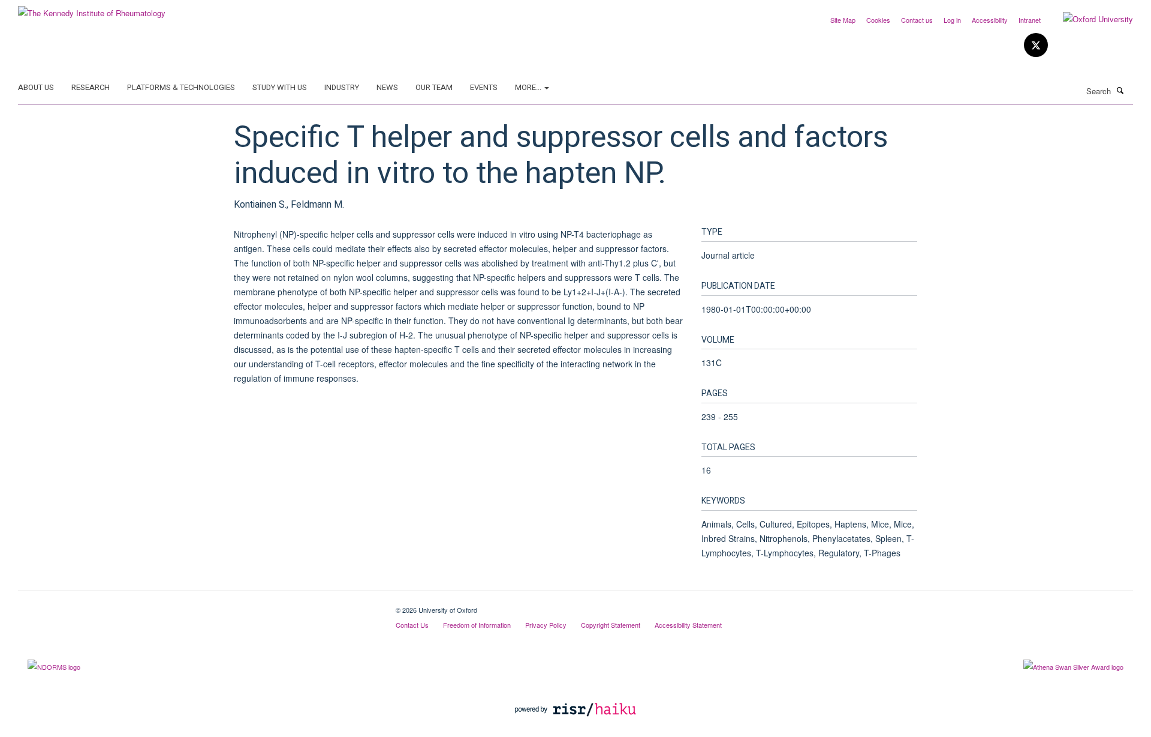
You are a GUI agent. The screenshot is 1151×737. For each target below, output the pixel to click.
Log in (952, 20)
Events (484, 87)
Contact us (917, 20)
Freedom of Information (477, 625)
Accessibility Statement (688, 625)
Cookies (878, 20)
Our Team (434, 87)
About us (36, 87)
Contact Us (412, 625)
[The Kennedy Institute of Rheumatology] (91, 8)
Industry (341, 87)
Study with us (279, 87)
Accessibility (990, 20)
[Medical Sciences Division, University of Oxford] (198, 606)
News (387, 87)
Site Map (842, 20)
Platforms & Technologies (181, 87)
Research (90, 87)
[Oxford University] (1089, 19)
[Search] (1120, 90)
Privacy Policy (546, 625)
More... (529, 87)
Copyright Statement (610, 625)
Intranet (1030, 20)
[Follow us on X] (1036, 45)
